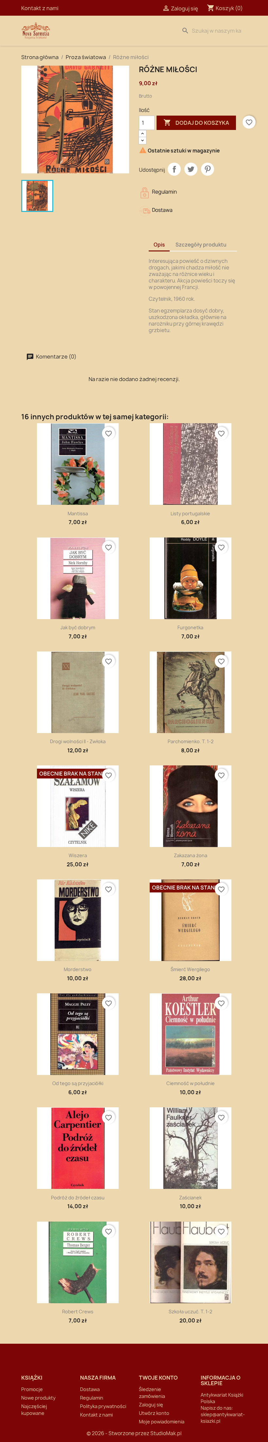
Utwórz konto (154, 1413)
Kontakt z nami (40, 8)
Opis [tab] (159, 244)
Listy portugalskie (190, 513)
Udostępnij (174, 169)
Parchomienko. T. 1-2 (190, 741)
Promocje (32, 1389)
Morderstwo (78, 969)
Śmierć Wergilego (190, 969)
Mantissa (78, 513)
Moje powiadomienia (161, 1421)
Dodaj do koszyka (196, 122)
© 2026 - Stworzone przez (118, 1433)
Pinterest (207, 169)
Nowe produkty (38, 1398)
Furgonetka (190, 627)
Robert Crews (77, 1311)
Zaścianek (190, 1197)
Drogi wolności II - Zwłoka (78, 741)
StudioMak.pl (165, 1433)
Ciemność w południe (190, 1083)
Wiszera (78, 855)
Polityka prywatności (103, 1406)
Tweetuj (190, 169)
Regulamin (91, 1398)
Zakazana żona (190, 855)
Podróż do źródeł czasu (78, 1197)
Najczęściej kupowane (34, 1409)
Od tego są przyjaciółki (77, 1083)
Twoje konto (158, 1377)
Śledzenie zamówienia (152, 1392)
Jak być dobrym (77, 627)
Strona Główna (92, 30)
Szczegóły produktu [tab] (201, 244)
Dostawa (136, 30)
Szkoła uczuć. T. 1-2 (190, 1311)
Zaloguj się (151, 1405)
